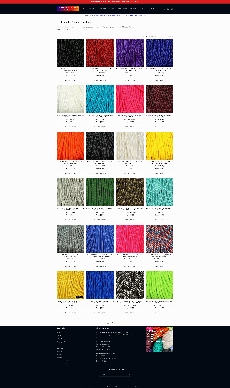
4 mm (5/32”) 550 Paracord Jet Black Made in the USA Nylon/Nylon (70, 69)
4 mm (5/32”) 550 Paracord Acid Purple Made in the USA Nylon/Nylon (130, 69)
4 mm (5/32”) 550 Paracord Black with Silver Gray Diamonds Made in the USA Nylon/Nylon (130, 302)
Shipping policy (135, 386)
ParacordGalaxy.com (103, 332)
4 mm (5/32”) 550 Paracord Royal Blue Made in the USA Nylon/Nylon (100, 302)
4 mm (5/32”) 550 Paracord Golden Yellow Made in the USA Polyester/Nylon (70, 302)
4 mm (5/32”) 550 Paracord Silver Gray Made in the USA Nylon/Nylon (70, 209)
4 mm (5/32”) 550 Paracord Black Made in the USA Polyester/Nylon (100, 162)
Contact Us (60, 335)
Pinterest (59, 357)
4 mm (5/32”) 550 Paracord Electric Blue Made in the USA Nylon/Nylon (159, 69)
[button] (85, 9)
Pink (123, 15)
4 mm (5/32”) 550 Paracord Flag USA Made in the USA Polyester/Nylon (160, 255)
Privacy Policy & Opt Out (64, 361)
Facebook (60, 348)
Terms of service (125, 386)
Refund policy (107, 386)
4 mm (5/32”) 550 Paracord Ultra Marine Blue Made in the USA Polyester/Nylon (100, 255)
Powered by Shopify (96, 386)
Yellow (144, 15)
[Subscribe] (129, 374)
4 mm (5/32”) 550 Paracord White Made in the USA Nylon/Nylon (130, 162)
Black (97, 15)
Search (59, 332)
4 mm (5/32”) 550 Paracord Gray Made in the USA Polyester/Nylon (70, 255)
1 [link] (107, 322)
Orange (118, 15)
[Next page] (122, 322)
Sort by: (145, 36)
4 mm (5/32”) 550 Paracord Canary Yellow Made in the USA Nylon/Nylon (160, 162)
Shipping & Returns (63, 342)
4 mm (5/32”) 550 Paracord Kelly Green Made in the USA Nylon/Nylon (100, 209)
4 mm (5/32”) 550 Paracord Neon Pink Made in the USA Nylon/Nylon (130, 116)
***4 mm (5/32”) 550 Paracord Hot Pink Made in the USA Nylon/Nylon (130, 255)
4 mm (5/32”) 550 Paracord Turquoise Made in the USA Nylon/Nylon (159, 209)
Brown (105, 15)
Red (136, 15)
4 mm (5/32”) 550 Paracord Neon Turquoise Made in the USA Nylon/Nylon (100, 116)
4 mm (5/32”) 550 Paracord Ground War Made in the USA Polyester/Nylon (130, 209)
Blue (101, 15)
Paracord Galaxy (87, 386)
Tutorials (59, 345)
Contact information (146, 386)
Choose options (70, 80)
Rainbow (132, 15)
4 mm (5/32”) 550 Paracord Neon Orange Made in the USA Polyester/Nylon (70, 162)
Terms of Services (62, 364)
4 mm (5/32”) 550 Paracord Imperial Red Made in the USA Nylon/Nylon (100, 69)
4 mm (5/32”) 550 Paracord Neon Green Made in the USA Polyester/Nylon (159, 302)
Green (113, 15)
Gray (109, 15)
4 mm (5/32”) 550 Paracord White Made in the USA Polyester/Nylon (70, 116)
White (140, 15)
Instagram (60, 351)
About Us (59, 338)
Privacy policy (115, 386)
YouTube (59, 354)
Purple (127, 15)
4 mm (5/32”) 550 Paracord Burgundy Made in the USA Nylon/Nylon (159, 116)
